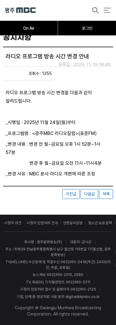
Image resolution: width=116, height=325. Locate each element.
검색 (93, 10)
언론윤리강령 (73, 223)
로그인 (87, 28)
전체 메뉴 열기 (107, 10)
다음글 (89, 193)
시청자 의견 (12, 223)
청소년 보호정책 (100, 223)
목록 (106, 193)
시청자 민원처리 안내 (42, 223)
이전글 (71, 193)
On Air (29, 28)
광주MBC (20, 10)
